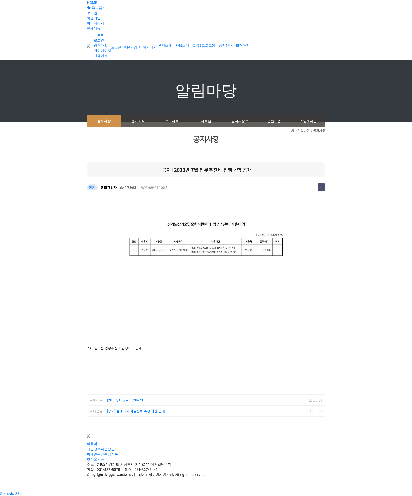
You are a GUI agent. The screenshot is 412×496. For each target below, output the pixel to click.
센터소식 (138, 121)
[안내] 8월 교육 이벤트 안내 (127, 400)
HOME (92, 2)
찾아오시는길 (97, 459)
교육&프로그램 (203, 45)
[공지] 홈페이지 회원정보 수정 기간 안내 (136, 411)
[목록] (321, 187)
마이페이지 (95, 23)
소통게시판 (308, 121)
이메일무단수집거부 (102, 454)
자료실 (206, 121)
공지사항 (104, 121)
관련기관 (274, 121)
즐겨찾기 (98, 8)
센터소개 (165, 45)
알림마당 (243, 45)
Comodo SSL (10, 493)
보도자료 (172, 121)
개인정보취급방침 (100, 449)
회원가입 (94, 18)
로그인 (92, 13)
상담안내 (225, 45)
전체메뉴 (94, 28)
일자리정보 (239, 121)
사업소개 (182, 45)
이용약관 (94, 444)
